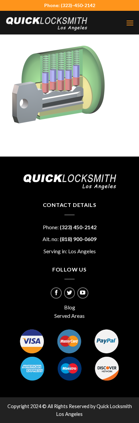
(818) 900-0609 (78, 239)
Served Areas (69, 315)
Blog (69, 307)
